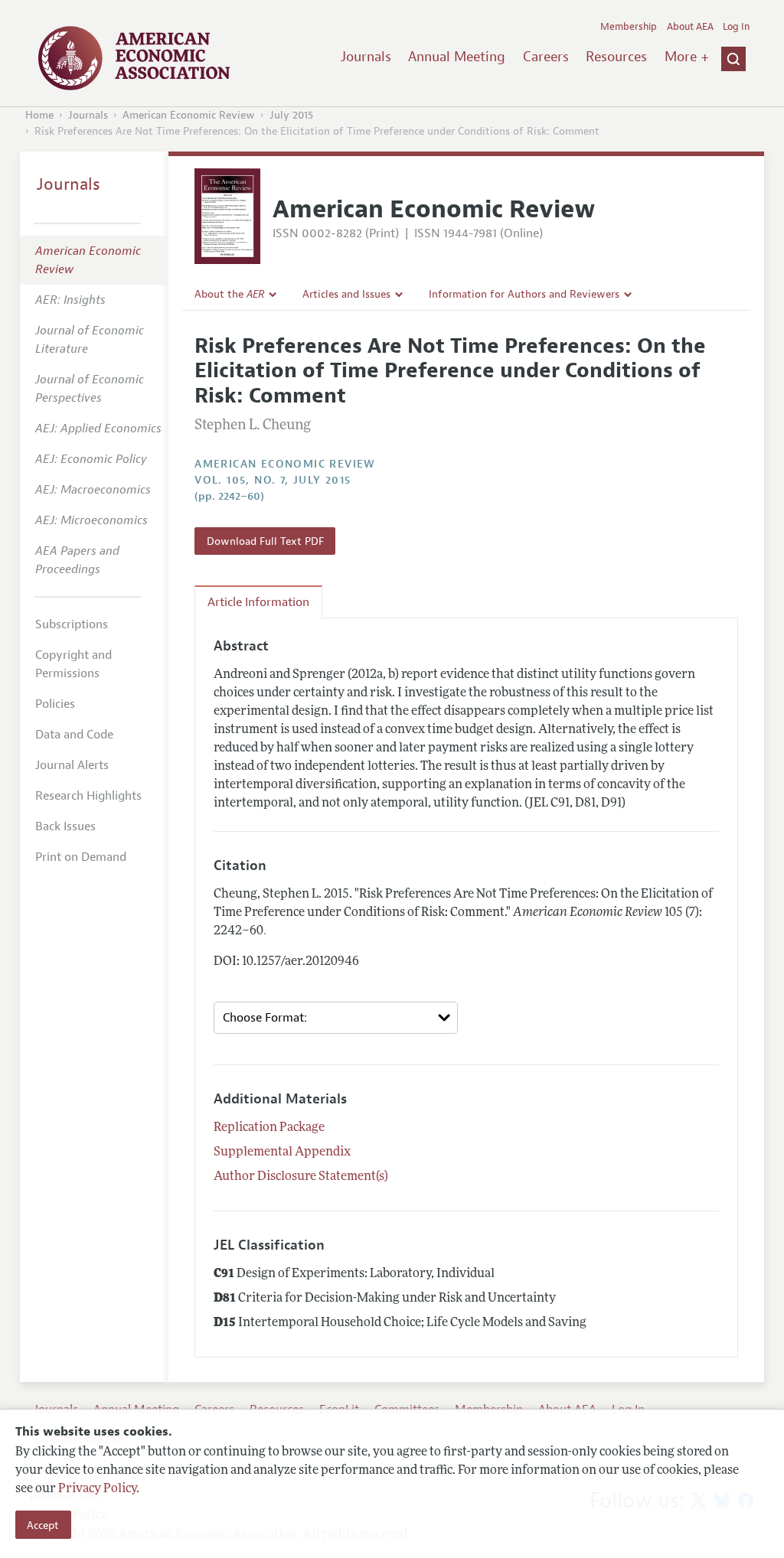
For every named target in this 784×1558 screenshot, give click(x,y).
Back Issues (65, 826)
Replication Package (269, 1128)
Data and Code (74, 734)
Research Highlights (88, 795)
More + (687, 56)
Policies (55, 704)
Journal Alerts (72, 765)
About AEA (690, 27)
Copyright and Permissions (73, 664)
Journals (366, 56)
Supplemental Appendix (282, 1152)
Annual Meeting (456, 56)
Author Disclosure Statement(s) (301, 1177)
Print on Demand (80, 857)
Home (39, 115)
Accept (43, 1525)
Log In (736, 27)
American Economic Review (188, 115)
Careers (546, 56)
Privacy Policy (97, 1489)
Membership (628, 27)
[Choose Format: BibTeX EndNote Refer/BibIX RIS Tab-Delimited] (336, 1018)
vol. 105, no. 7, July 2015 (272, 480)
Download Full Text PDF (265, 541)
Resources (616, 56)
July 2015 (291, 115)
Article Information (258, 602)
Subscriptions (71, 624)
